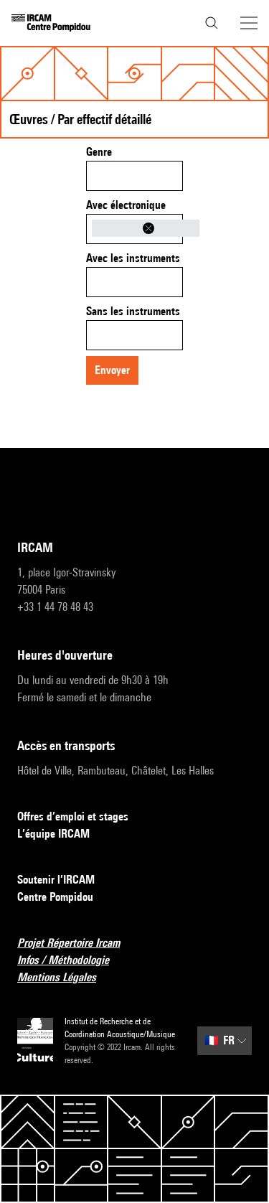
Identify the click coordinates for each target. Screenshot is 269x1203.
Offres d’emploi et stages (72, 816)
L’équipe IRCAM (53, 834)
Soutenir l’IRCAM (56, 879)
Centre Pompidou (55, 897)
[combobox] (134, 176)
